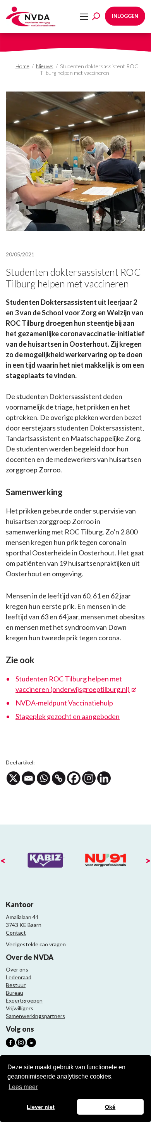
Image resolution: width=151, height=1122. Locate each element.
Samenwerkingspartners (35, 1016)
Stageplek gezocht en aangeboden (67, 716)
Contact (16, 932)
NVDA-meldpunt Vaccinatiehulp (64, 702)
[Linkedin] (104, 778)
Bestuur (16, 985)
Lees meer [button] (23, 1087)
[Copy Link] (58, 778)
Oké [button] (110, 1107)
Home (22, 66)
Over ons (17, 969)
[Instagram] (89, 778)
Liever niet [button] (41, 1107)
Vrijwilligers (19, 1008)
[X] (13, 778)
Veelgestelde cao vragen (36, 944)
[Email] (28, 778)
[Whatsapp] (43, 778)
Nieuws (44, 66)
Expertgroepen (24, 1000)
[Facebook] (74, 778)
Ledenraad (18, 977)
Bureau (14, 992)
